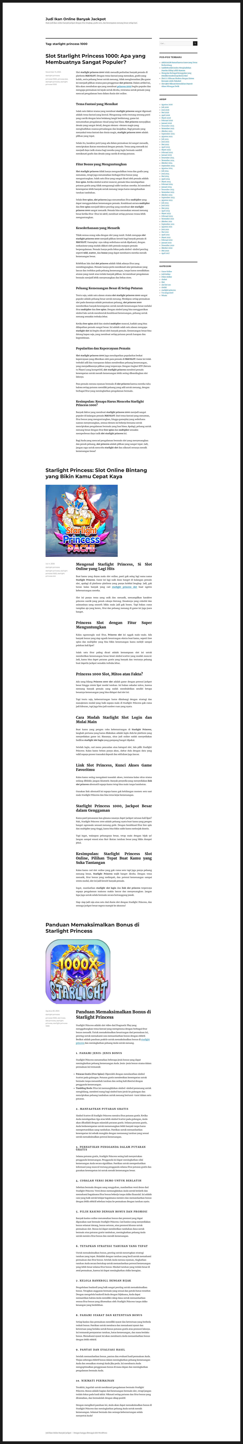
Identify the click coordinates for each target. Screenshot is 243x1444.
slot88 (164, 287)
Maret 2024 (166, 182)
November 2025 (167, 128)
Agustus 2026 (167, 105)
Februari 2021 (167, 240)
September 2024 (168, 166)
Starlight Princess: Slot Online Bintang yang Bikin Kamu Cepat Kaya (96, 473)
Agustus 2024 (167, 168)
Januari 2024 (166, 187)
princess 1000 (124, 86)
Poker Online (166, 277)
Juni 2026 (165, 110)
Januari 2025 (166, 155)
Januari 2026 (166, 123)
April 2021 (165, 235)
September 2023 (168, 198)
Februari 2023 (167, 216)
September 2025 (168, 134)
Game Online (166, 272)
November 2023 (167, 192)
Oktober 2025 (166, 131)
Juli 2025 (165, 139)
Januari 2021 (166, 243)
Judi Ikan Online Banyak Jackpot (76, 19)
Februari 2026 (167, 121)
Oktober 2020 (166, 248)
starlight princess (53, 75)
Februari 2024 (167, 184)
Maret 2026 (166, 118)
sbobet (164, 279)
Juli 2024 (165, 171)
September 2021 (167, 224)
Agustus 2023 (166, 200)
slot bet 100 (166, 285)
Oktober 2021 (166, 221)
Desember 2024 (167, 158)
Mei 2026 (165, 113)
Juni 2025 (165, 142)
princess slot (63, 79)
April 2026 (165, 115)
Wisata (164, 295)
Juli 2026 (165, 107)
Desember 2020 (167, 245)
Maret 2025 (166, 150)
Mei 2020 (165, 251)
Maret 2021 (165, 237)
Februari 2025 (167, 152)
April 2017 (165, 253)
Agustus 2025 (167, 136)
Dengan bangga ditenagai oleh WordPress (90, 1433)
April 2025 (165, 147)
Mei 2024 (165, 176)
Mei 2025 (165, 144)
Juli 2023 (164, 203)
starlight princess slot (124, 587)
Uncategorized (167, 293)
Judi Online (165, 274)
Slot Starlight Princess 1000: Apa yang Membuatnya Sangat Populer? (96, 59)
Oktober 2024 (166, 163)
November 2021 (167, 219)
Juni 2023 (165, 205)
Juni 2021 (165, 229)
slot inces (61, 1018)
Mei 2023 (165, 208)
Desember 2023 (167, 190)
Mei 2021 (165, 232)
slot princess (51, 1021)
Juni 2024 (165, 174)
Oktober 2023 (166, 195)
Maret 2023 (166, 213)
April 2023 (165, 211)
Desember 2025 (167, 126)
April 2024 (165, 179)
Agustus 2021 (166, 227)
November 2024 (167, 160)
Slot (163, 282)
